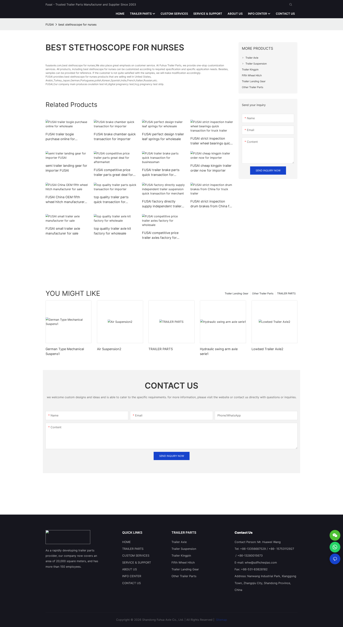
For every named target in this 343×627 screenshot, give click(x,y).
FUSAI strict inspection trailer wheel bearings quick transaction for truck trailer (211, 141)
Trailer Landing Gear (236, 293)
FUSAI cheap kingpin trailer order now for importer (211, 168)
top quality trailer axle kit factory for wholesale (112, 231)
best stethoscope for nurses (77, 24)
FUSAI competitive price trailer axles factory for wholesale (160, 235)
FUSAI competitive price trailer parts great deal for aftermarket (113, 172)
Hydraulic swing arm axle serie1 (219, 351)
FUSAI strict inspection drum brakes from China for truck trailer (211, 204)
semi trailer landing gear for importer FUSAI (66, 168)
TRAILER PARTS (286, 293)
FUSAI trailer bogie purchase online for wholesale (60, 136)
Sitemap (221, 619)
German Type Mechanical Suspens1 (65, 351)
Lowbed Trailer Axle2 (267, 349)
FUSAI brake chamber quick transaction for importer (115, 136)
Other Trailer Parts (262, 293)
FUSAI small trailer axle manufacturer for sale (63, 231)
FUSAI (50, 24)
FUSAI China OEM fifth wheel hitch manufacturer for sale (65, 199)
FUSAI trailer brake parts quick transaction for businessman (160, 172)
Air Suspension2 (109, 349)
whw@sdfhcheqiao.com (261, 562)
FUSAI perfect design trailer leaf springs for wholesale (163, 136)
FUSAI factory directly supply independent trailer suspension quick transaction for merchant (162, 204)
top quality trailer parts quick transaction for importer (111, 199)
